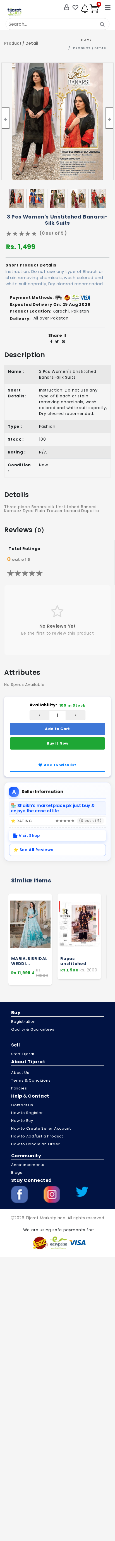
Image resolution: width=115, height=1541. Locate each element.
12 (103, 205)
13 (57, 212)
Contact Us (22, 1105)
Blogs (16, 1172)
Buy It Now (57, 743)
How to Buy (22, 1120)
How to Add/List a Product (37, 1136)
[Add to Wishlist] (45, 937)
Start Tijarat (22, 1054)
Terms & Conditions (31, 1080)
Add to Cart (57, 728)
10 (87, 205)
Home (86, 39)
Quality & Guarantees (32, 1029)
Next (106, 198)
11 (95, 205)
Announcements (27, 1164)
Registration (23, 1021)
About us (20, 1072)
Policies (19, 1088)
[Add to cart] (45, 926)
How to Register (27, 1112)
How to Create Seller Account (41, 1128)
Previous (9, 198)
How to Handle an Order (35, 1144)
